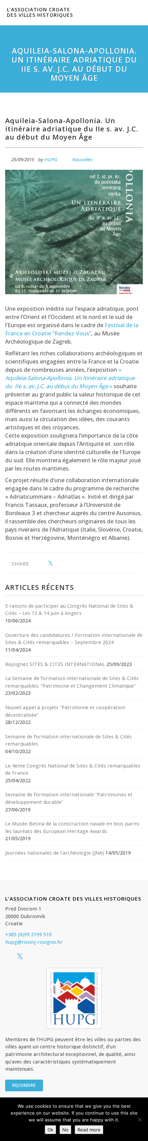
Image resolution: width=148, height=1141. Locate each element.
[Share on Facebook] (39, 563)
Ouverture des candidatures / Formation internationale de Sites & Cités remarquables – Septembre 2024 (73, 639)
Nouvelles (82, 159)
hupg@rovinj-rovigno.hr (34, 942)
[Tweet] (50, 563)
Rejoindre (24, 1085)
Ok (50, 1129)
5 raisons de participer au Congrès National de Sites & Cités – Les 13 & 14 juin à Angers (69, 610)
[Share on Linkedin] (61, 563)
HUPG (50, 159)
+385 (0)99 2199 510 (28, 934)
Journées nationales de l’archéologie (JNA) (54, 852)
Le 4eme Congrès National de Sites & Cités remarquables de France (72, 769)
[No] (139, 1119)
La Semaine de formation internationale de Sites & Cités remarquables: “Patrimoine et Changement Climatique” (72, 682)
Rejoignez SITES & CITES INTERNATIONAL (55, 664)
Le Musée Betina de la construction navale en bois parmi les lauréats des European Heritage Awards (72, 827)
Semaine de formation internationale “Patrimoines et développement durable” (69, 798)
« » (70, 378)
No (65, 1129)
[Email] (71, 563)
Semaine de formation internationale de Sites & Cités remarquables (68, 740)
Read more (89, 1129)
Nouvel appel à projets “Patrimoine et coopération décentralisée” (65, 711)
